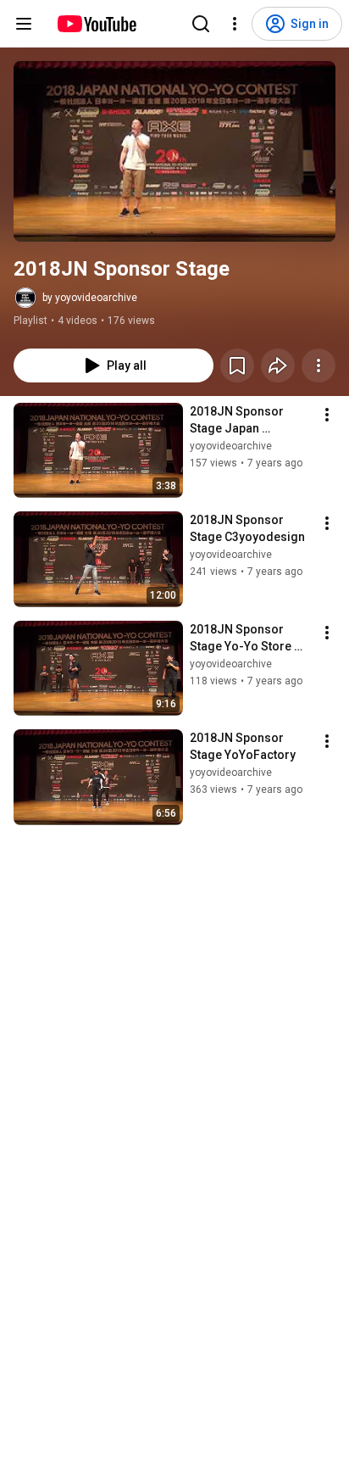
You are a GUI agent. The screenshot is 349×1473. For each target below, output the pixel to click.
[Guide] (24, 24)
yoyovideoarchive (231, 446)
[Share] (278, 365)
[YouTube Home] (96, 23)
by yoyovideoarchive (89, 298)
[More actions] (318, 365)
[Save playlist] (237, 365)
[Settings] (234, 24)
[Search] (201, 24)
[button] (174, 151)
